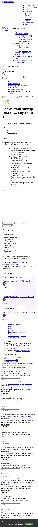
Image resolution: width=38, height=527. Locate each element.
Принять (29, 524)
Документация (13, 338)
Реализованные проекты (30, 12)
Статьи (27, 21)
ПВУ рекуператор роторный (25, 36)
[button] (3, 223)
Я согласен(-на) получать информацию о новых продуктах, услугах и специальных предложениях (17, 389)
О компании (8, 321)
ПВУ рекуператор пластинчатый (25, 40)
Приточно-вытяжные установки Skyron (22, 33)
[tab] (21, 131)
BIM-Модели (29, 17)
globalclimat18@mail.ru (12, 312)
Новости (28, 19)
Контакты (28, 24)
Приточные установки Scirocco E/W (23, 44)
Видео (10, 334)
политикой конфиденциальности (20, 384)
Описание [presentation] (10, 131)
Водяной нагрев (25, 51)
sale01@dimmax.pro (11, 264)
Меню (25, 2)
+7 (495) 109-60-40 (20, 262)
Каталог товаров (14, 324)
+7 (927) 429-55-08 (25, 281)
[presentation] (22, 223)
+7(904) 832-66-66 (29, 312)
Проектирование (31, 7)
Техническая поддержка (17, 336)
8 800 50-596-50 (8, 262)
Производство (30, 5)
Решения (28, 9)
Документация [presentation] (12, 133)
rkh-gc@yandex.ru (10, 281)
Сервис (27, 15)
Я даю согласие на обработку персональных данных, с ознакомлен (18, 384)
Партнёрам (29, 22)
